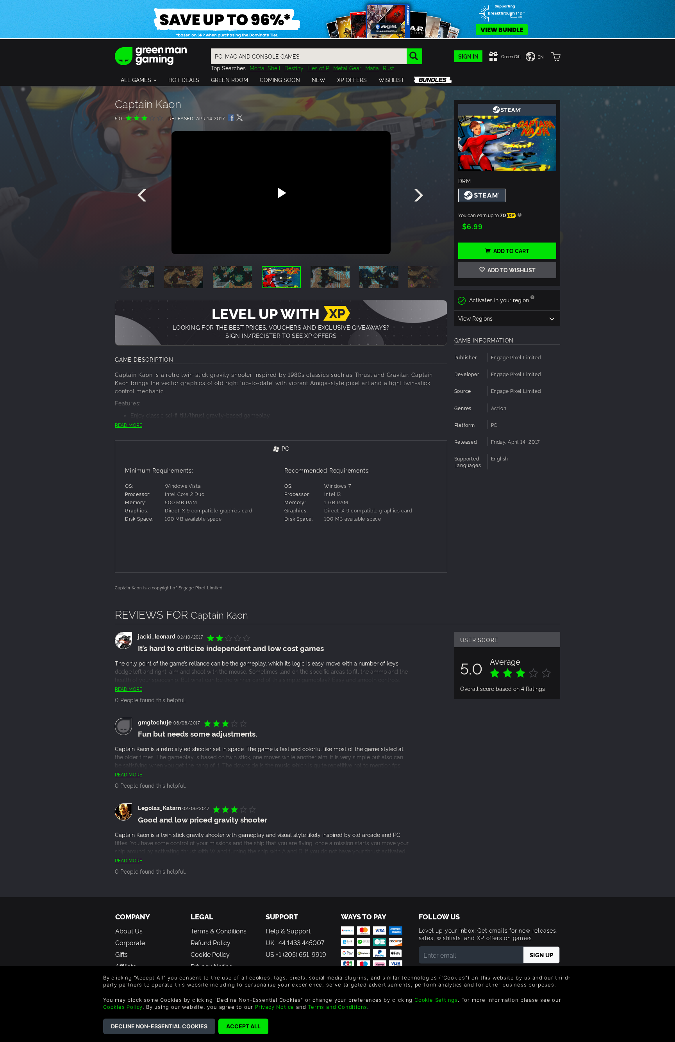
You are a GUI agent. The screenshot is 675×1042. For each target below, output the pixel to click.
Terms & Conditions (218, 930)
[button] (138, 79)
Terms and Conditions (337, 1007)
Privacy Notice (274, 1007)
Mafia (372, 67)
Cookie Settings (436, 1000)
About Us (129, 930)
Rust (388, 67)
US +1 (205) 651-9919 (296, 954)
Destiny (294, 67)
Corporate (130, 942)
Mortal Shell (265, 67)
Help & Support (288, 930)
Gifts (121, 954)
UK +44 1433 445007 (295, 942)
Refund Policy (210, 942)
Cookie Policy (210, 954)
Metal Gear (347, 67)
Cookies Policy (123, 1007)
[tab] (281, 449)
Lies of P (318, 67)
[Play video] (281, 193)
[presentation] (143, 195)
